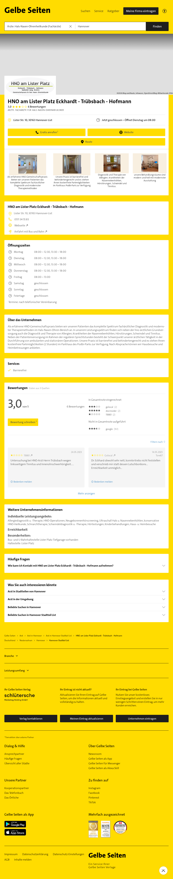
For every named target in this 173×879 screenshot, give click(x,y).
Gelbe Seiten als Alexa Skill (104, 768)
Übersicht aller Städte (16, 763)
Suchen (85, 11)
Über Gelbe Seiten (102, 746)
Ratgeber (113, 11)
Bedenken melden (103, 481)
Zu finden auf (98, 780)
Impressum (11, 854)
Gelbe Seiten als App (100, 758)
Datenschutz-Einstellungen (68, 854)
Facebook (94, 793)
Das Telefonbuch (13, 793)
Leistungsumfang (14, 670)
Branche (9, 656)
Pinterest (94, 797)
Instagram (94, 788)
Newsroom (95, 754)
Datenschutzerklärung (35, 854)
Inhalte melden (23, 859)
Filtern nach (157, 441)
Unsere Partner (15, 780)
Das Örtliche (11, 797)
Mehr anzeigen (86, 493)
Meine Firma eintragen (141, 11)
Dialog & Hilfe (14, 746)
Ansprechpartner (14, 754)
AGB (6, 859)
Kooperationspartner (16, 788)
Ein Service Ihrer (102, 865)
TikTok (92, 802)
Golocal (109, 455)
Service (98, 11)
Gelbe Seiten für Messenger (104, 763)
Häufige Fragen (13, 758)
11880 (27, 455)
